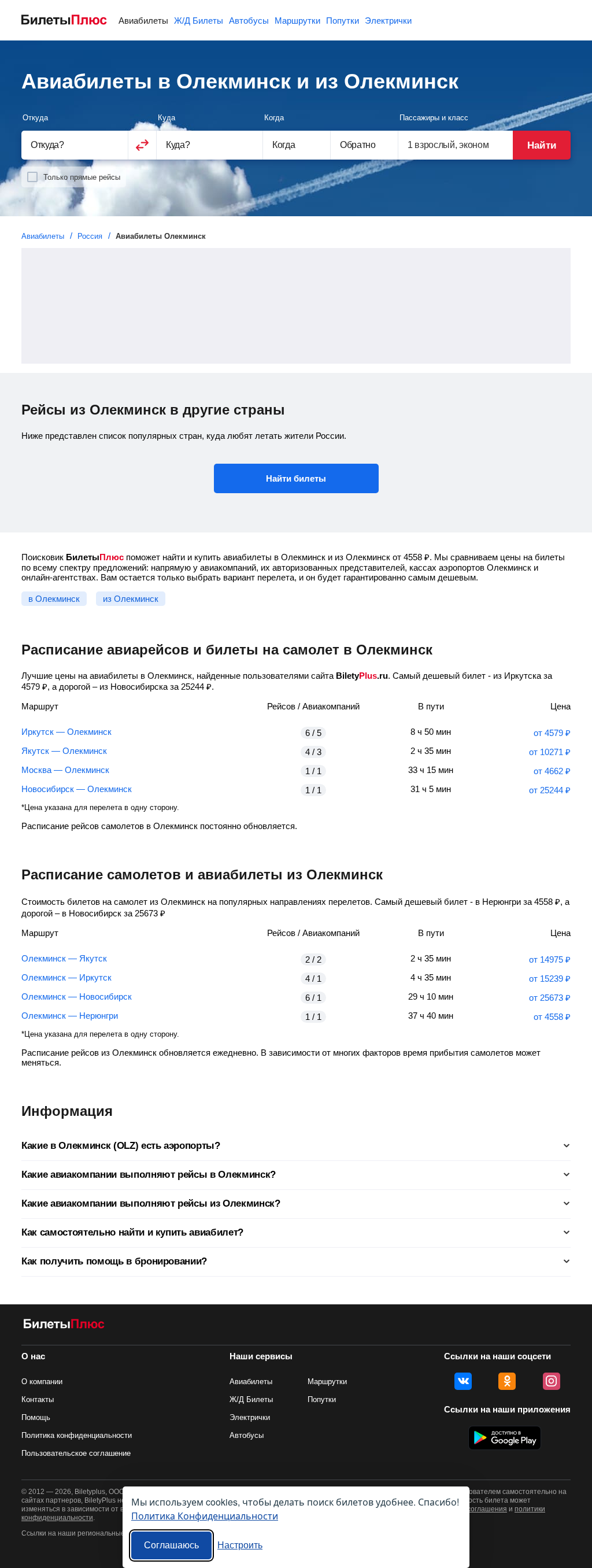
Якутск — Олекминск (64, 751)
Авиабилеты (143, 20)
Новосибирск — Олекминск (76, 789)
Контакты (37, 1399)
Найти (541, 145)
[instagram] (551, 1381)
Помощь (35, 1417)
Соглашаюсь (171, 1545)
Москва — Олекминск (65, 770)
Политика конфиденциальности (76, 1435)
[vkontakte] (463, 1381)
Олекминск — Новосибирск (76, 996)
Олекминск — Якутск (64, 958)
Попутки (342, 20)
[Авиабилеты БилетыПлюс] (64, 1326)
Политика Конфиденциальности (204, 1515)
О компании (41, 1381)
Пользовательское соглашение (76, 1453)
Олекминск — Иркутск (66, 977)
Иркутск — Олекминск (66, 732)
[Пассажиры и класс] (455, 145)
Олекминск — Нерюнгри (69, 1015)
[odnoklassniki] (507, 1381)
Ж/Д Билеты (198, 20)
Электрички (388, 20)
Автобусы (249, 20)
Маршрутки (297, 20)
